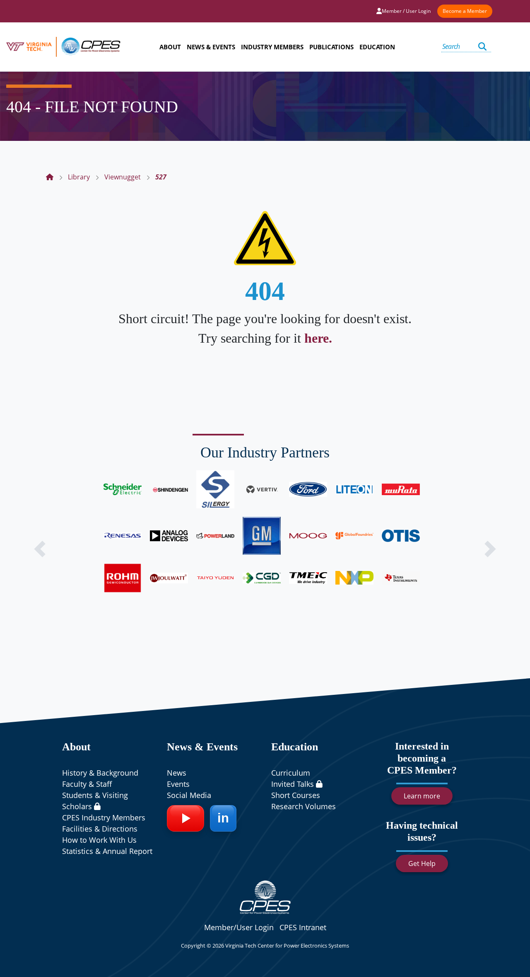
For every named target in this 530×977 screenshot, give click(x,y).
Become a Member (465, 11)
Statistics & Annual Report (107, 851)
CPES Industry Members (103, 817)
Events (178, 784)
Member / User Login (406, 11)
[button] (40, 549)
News (176, 773)
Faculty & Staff (87, 784)
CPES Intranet (302, 927)
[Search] (482, 46)
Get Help (422, 863)
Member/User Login (239, 927)
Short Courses (295, 795)
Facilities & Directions (99, 829)
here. (318, 338)
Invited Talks (293, 784)
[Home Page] (50, 176)
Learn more (422, 795)
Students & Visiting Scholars (95, 800)
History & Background (100, 773)
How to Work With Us (99, 840)
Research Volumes (303, 806)
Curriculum (290, 773)
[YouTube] (185, 818)
